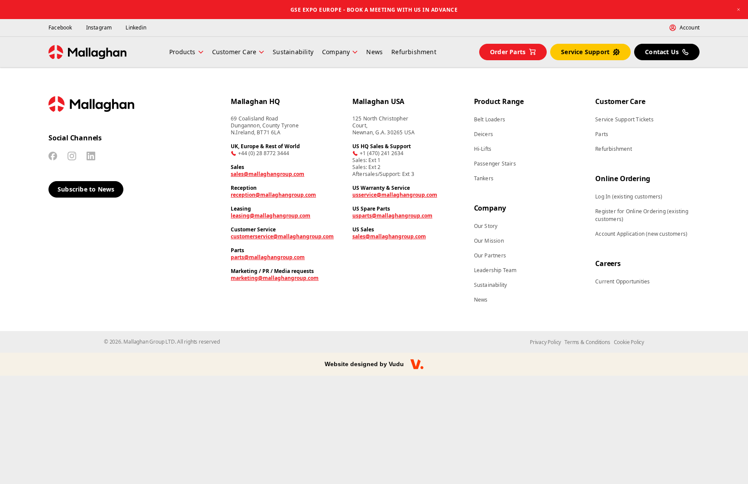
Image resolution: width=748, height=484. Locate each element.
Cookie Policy (629, 342)
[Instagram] (72, 156)
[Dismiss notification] (738, 9)
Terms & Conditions (587, 342)
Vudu (396, 364)
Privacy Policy (545, 342)
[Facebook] (52, 156)
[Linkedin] (91, 156)
